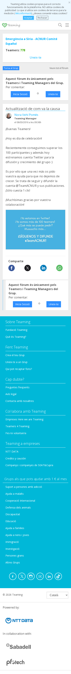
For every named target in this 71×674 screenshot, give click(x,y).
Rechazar (42, 17)
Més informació (23, 13)
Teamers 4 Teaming (17, 426)
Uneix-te (35, 57)
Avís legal (10, 394)
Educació (10, 521)
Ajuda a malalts (14, 493)
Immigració (12, 542)
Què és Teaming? (15, 336)
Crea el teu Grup (15, 355)
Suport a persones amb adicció (23, 486)
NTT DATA (11, 451)
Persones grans (14, 555)
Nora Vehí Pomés (26, 115)
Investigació (12, 549)
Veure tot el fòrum (59, 68)
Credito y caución (15, 458)
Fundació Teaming (16, 330)
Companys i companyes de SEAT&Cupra (29, 465)
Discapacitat (12, 514)
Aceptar (28, 17)
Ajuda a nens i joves (17, 535)
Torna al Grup (11, 68)
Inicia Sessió (20, 94)
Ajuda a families (14, 528)
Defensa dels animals (18, 507)
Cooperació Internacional (20, 500)
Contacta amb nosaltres (19, 401)
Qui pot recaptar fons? (18, 369)
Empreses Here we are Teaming (24, 419)
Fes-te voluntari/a (15, 433)
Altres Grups (12, 562)
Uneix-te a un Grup (16, 362)
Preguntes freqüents (17, 387)
